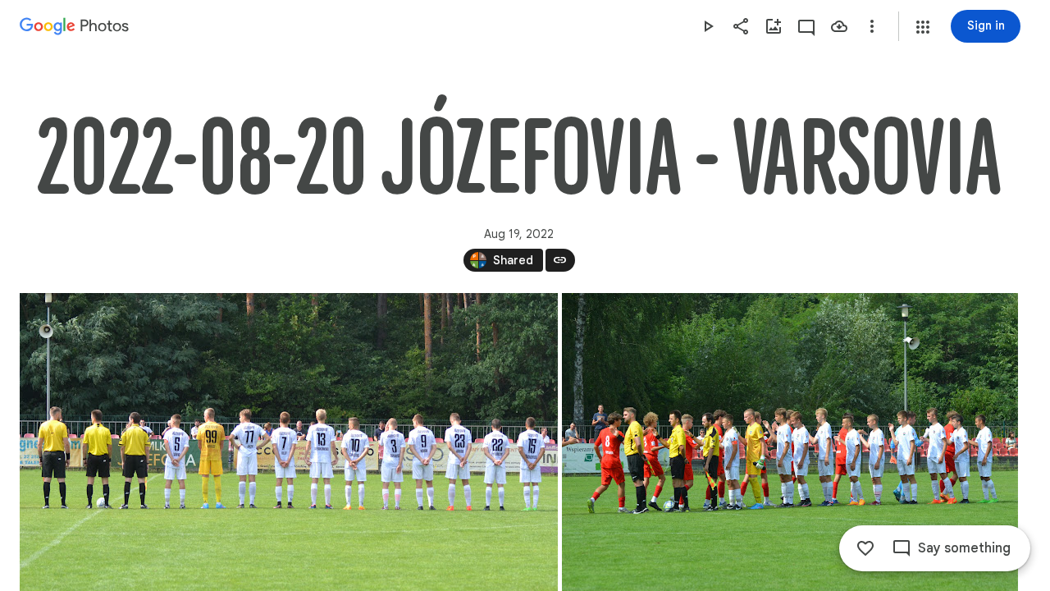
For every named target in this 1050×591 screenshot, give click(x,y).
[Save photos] (839, 26)
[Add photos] (773, 26)
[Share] (740, 26)
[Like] (865, 548)
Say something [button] (964, 548)
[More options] (872, 26)
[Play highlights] (708, 26)
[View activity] (806, 26)
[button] (922, 27)
